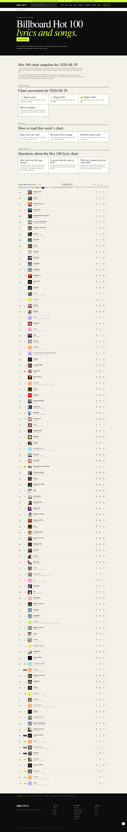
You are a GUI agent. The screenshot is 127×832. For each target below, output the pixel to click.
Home (17, 9)
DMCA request (77, 816)
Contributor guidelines (78, 811)
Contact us (76, 818)
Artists (70, 5)
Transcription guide (78, 809)
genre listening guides (48, 78)
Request (94, 5)
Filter (94, 184)
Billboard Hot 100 (47, 75)
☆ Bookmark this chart (67, 184)
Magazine (81, 5)
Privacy (96, 811)
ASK (21, 5)
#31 (81, 101)
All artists (19, 796)
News (66, 5)
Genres (75, 5)
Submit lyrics (106, 5)
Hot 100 (54, 807)
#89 (55, 101)
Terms (96, 809)
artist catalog (31, 78)
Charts (62, 5)
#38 (31, 101)
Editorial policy (77, 814)
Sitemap (96, 814)
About (96, 807)
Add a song (76, 807)
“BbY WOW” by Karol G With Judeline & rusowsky (33, 100)
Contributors (87, 5)
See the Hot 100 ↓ (23, 39)
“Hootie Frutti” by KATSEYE (87, 100)
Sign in (99, 5)
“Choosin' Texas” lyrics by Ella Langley (28, 68)
